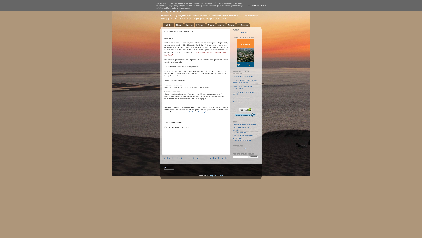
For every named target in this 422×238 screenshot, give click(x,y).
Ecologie (231, 25)
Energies (211, 25)
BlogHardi (213, 176)
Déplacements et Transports (242, 141)
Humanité (189, 25)
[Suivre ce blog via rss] (245, 112)
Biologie (179, 25)
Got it (264, 6)
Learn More (253, 6)
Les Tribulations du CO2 (241, 133)
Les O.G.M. (236, 130)
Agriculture (168, 25)
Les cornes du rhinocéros (241, 98)
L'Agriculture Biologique (241, 127)
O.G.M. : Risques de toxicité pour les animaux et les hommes (245, 81)
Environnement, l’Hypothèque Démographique (192, 112)
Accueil (196, 158)
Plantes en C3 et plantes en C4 (243, 77)
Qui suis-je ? (245, 32)
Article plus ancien (219, 158)
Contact (220, 176)
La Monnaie (237, 138)
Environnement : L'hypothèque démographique (243, 87)
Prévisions (200, 25)
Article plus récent (173, 158)
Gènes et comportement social (243, 135)
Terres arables (237, 102)
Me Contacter (243, 25)
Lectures (221, 25)
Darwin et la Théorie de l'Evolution (244, 125)
